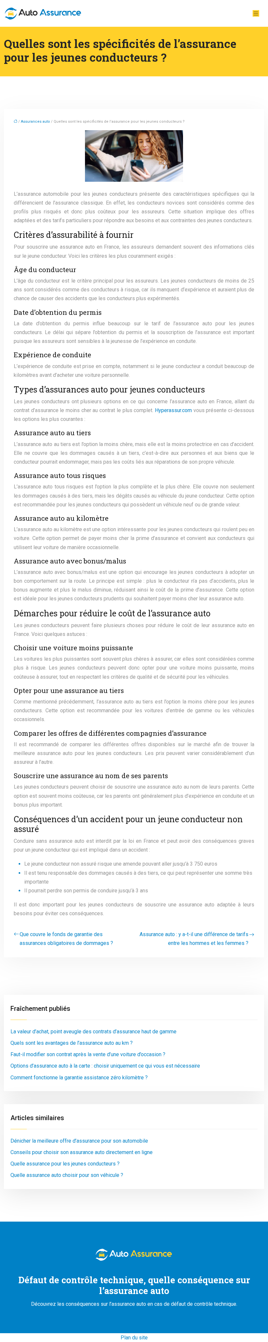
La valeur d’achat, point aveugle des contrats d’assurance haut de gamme (93, 1031)
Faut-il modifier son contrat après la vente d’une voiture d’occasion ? (87, 1054)
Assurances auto (35, 121)
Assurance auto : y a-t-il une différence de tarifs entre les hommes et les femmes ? (194, 938)
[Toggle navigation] (256, 13)
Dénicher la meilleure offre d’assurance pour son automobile (79, 1141)
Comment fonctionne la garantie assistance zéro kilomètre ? (79, 1077)
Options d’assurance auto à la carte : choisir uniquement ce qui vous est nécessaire (105, 1066)
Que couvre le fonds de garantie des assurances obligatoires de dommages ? (66, 938)
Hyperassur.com (173, 410)
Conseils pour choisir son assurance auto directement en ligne (81, 1152)
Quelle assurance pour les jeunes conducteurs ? (65, 1164)
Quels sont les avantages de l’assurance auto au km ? (71, 1043)
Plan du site (134, 1337)
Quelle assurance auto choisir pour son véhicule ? (66, 1175)
